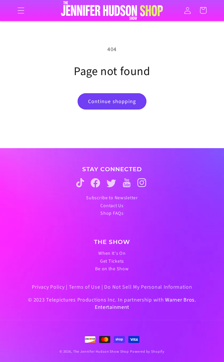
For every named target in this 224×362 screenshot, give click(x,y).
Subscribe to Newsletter (112, 198)
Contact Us (111, 205)
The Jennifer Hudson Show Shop (101, 351)
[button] (21, 10)
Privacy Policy (48, 287)
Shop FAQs (111, 213)
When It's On (112, 253)
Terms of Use (84, 287)
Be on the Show (112, 269)
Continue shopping (112, 101)
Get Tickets (112, 261)
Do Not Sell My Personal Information (148, 287)
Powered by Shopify (147, 351)
